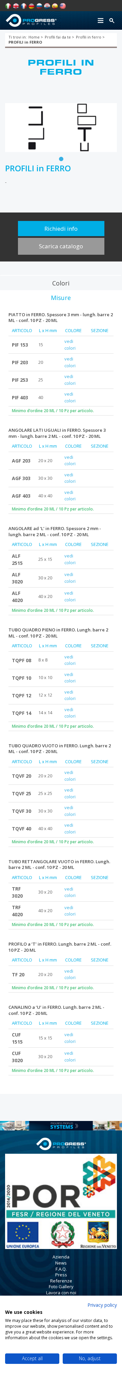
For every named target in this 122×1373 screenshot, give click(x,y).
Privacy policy (102, 1305)
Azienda (61, 1257)
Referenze (61, 1281)
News (61, 1263)
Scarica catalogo (61, 246)
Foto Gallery (61, 1286)
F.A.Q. (61, 1269)
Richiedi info (61, 228)
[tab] (60, 283)
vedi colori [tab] (70, 344)
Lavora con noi (61, 1293)
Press (61, 1275)
